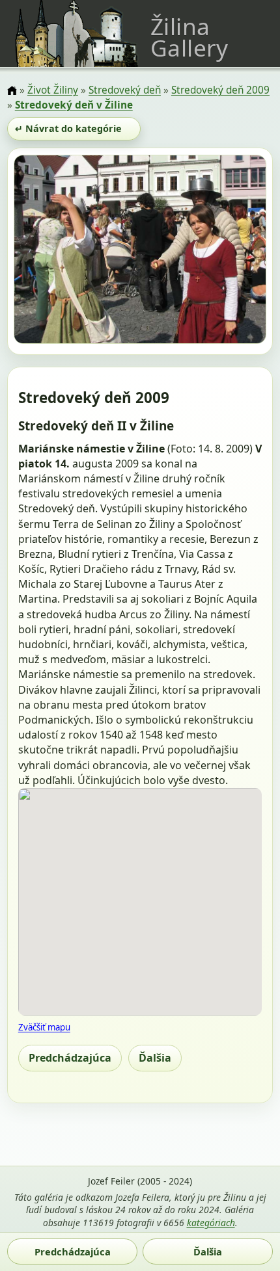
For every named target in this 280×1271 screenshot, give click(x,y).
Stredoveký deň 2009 (220, 90)
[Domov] (12, 91)
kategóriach (211, 1222)
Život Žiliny (52, 90)
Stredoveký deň (125, 90)
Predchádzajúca (70, 1058)
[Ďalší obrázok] (228, 251)
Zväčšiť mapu (44, 1027)
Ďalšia (155, 1058)
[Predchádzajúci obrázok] (51, 251)
